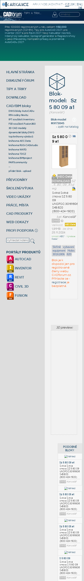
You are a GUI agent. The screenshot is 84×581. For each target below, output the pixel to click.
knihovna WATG (17, 149)
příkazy (44, 39)
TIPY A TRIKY (16, 89)
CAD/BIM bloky (18, 106)
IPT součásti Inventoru (21, 119)
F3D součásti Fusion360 (22, 123)
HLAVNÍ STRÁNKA (20, 72)
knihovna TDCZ (17, 153)
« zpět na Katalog (67, 127)
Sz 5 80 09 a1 (66, 462)
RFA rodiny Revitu (18, 115)
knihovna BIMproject (20, 157)
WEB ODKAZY (17, 222)
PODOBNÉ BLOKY (70, 448)
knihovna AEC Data (20, 140)
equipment (59, 250)
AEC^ (62, 236)
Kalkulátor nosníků (59, 32)
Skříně (57, 247)
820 (69, 254)
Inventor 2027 (13, 32)
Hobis (71, 250)
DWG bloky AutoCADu (21, 110)
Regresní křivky (66, 35)
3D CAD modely (17, 128)
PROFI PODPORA (20, 230)
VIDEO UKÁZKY (18, 197)
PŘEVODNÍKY (16, 180)
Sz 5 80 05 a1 (66, 494)
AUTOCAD (22, 259)
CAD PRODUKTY (19, 214)
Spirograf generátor (42, 35)
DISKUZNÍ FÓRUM (20, 80)
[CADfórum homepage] (12, 17)
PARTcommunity (18, 162)
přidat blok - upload (20, 171)
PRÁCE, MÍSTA (17, 205)
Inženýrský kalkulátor (17, 35)
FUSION (20, 295)
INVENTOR (22, 268)
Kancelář (69, 217)
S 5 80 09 (64, 558)
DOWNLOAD (16, 97)
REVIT (19, 277)
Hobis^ (55, 239)
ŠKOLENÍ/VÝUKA (19, 188)
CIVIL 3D (21, 286)
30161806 (59, 254)
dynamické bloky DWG (21, 132)
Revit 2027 (35, 32)
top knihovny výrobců (21, 136)
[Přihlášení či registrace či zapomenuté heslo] (55, 17)
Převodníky (19, 39)
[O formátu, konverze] (62, 220)
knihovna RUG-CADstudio (23, 145)
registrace (59, 282)
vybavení (68, 247)
